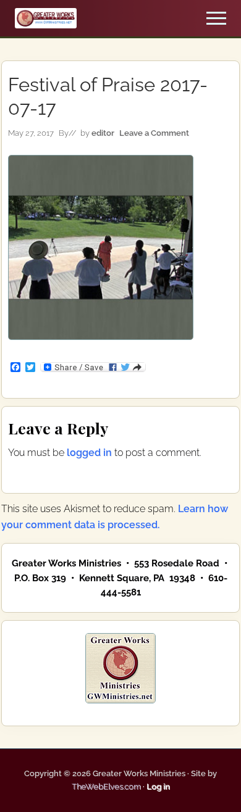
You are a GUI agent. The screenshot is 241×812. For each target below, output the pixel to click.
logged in (89, 452)
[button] (216, 18)
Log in (158, 786)
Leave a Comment (154, 133)
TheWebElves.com (106, 786)
